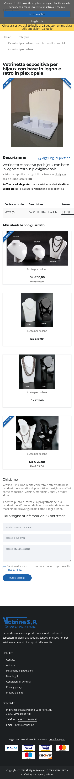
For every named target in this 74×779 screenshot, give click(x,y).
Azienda (10, 665)
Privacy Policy (14, 569)
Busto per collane (37, 269)
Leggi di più (37, 21)
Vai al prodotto (37, 263)
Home (7, 37)
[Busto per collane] (37, 248)
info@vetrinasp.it (24, 724)
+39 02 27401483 (27, 719)
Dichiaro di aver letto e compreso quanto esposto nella (38, 567)
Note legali (12, 676)
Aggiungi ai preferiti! (56, 158)
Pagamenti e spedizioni (19, 670)
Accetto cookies (37, 13)
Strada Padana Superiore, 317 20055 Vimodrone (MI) (29, 711)
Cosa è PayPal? (57, 739)
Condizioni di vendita (18, 681)
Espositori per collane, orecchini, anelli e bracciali (37, 43)
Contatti (10, 659)
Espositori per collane (20, 49)
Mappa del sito (14, 692)
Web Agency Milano (43, 774)
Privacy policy (14, 687)
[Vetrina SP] (37, 622)
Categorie (23, 37)
